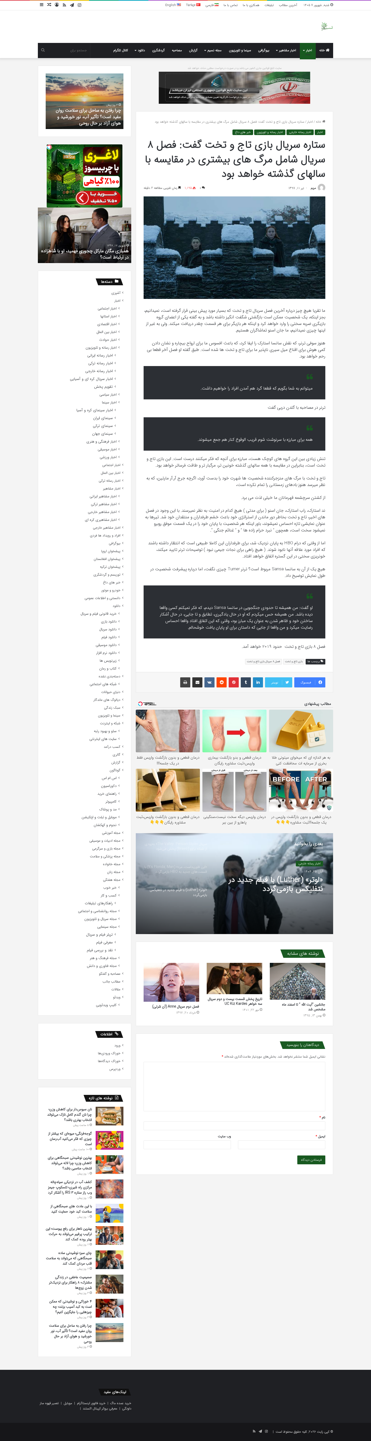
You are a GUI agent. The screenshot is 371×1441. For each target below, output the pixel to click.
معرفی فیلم (104, 942)
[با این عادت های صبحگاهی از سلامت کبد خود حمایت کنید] (109, 1213)
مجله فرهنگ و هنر (103, 958)
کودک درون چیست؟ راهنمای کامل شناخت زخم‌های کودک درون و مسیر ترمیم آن (88, 116)
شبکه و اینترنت (110, 723)
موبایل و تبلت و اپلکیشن (99, 817)
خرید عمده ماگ (120, 1403)
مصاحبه (177, 50)
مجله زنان (113, 872)
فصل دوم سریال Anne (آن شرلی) (175, 1006)
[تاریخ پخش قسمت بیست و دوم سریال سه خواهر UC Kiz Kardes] (234, 978)
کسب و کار (109, 895)
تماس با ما (231, 5)
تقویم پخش (103, 387)
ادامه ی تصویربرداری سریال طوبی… (96, 257)
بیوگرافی (263, 50)
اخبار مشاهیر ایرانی (103, 496)
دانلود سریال (108, 629)
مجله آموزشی (111, 833)
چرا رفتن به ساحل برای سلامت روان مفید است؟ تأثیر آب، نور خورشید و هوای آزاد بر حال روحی (70, 1333)
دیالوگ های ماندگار (106, 700)
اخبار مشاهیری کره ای (101, 520)
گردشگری (158, 50)
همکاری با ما (251, 5)
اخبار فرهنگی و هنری (101, 441)
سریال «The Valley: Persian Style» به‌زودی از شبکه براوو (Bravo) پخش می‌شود (280, 885)
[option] (234, 883)
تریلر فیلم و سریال (99, 934)
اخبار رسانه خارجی (300, 132)
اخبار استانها (108, 316)
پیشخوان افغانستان (107, 559)
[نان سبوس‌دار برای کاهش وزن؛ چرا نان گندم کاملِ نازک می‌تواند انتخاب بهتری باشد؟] (109, 1116)
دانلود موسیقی (106, 645)
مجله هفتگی (111, 880)
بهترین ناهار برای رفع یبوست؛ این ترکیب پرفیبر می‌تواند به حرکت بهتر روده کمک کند (69, 1234)
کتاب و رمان (108, 668)
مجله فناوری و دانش (102, 966)
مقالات (115, 989)
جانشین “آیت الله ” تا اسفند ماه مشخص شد (303, 1007)
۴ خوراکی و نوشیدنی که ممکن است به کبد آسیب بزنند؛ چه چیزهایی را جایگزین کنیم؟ (70, 1307)
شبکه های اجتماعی (103, 684)
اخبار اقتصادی (107, 324)
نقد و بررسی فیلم (100, 950)
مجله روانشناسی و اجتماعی (97, 911)
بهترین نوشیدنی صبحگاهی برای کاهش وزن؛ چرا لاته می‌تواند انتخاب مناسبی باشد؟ (70, 1163)
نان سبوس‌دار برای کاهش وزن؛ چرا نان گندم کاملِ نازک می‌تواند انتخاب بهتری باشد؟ (69, 1115)
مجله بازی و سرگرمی (106, 848)
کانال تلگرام (120, 50)
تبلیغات (269, 5)
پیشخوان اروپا (110, 551)
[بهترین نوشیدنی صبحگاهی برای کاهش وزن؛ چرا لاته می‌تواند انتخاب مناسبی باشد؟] (109, 1164)
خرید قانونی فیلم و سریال (99, 613)
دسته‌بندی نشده (109, 676)
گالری (116, 754)
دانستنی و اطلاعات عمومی (102, 598)
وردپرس (114, 1069)
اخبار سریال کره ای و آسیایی (91, 379)
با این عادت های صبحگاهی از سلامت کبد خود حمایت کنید (71, 1208)
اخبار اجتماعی (107, 308)
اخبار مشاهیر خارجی (102, 512)
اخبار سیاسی (108, 394)
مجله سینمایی (107, 927)
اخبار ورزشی (108, 457)
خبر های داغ (243, 132)
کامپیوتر (111, 801)
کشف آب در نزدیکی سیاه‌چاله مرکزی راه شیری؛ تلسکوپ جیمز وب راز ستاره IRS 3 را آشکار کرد (70, 1187)
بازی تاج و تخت (294, 661)
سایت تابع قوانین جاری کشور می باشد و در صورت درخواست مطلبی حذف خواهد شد (235, 68)
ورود (117, 1045)
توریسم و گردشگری (106, 574)
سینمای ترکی (103, 426)
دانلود (141, 50)
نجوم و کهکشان (105, 825)
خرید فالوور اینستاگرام (91, 1403)
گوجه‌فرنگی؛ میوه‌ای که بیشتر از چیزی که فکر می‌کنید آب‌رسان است (70, 1139)
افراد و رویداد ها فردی (105, 535)
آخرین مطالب (288, 5)
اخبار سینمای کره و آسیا (94, 410)
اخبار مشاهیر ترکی (104, 504)
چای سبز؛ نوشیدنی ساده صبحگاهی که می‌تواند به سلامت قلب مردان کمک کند (69, 1258)
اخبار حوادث (108, 340)
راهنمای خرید (107, 793)
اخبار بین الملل (106, 332)
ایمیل (320, 1136)
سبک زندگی (112, 707)
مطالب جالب (111, 981)
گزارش (193, 50)
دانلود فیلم (109, 637)
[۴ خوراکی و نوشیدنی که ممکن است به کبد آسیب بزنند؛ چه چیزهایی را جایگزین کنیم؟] (109, 1308)
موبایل (68, 1403)
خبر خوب (110, 887)
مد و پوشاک (108, 809)
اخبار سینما (109, 402)
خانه (322, 50)
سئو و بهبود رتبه (105, 731)
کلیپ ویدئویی (106, 1005)
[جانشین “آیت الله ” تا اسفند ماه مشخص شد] (297, 981)
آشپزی (115, 293)
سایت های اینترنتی (103, 739)
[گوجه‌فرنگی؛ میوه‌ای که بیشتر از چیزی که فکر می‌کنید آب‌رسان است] (109, 1140)
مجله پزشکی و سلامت (105, 856)
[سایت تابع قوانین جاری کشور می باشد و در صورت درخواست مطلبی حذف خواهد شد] (234, 87)
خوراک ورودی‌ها (109, 1053)
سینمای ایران (103, 418)
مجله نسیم (214, 50)
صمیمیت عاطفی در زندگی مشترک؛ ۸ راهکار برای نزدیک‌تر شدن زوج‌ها (70, 1282)
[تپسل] (49, 146)
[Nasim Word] (327, 26)
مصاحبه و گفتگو (109, 973)
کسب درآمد (112, 747)
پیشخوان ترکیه (110, 567)
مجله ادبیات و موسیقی (104, 840)
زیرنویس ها (108, 660)
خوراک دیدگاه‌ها (109, 1061)
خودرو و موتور (110, 590)
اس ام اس (109, 778)
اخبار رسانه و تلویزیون (270, 132)
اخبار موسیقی (107, 449)
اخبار (309, 50)
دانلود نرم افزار (106, 653)
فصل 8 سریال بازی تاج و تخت (263, 661)
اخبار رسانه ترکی (100, 363)
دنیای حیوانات (110, 692)
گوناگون (115, 770)
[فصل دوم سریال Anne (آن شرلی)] (171, 982)
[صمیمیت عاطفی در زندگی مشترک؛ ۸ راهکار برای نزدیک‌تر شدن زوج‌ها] (109, 1284)
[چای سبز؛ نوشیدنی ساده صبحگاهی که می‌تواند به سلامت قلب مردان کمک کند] (109, 1259)
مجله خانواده (111, 864)
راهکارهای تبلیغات (99, 903)
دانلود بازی (109, 621)
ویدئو (116, 997)
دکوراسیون (109, 786)
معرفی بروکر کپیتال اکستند (100, 1408)
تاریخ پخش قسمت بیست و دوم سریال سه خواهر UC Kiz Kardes (235, 1001)
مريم (313, 188)
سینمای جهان (102, 433)
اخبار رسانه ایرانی (100, 355)
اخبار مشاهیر (287, 50)
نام (322, 1117)
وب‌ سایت (224, 1136)
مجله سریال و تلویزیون (100, 919)
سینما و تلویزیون (240, 50)
